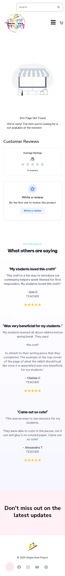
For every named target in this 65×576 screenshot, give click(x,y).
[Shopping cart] (61, 23)
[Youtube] (37, 567)
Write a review (32, 210)
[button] (53, 23)
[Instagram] (28, 567)
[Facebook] (19, 567)
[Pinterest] (46, 567)
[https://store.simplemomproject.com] (15, 23)
